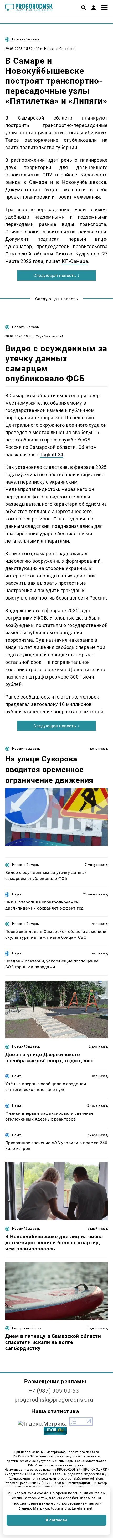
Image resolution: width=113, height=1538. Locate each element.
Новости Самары (25, 327)
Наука (17, 894)
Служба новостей (49, 336)
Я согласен (56, 1520)
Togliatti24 (51, 454)
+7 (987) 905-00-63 (54, 1391)
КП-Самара (75, 261)
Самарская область (28, 1328)
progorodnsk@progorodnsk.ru (53, 1400)
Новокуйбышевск (26, 39)
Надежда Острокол (59, 49)
